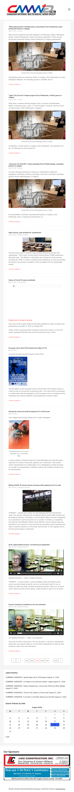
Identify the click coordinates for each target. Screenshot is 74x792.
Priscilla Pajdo (22, 282)
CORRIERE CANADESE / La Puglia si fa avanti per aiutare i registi (29, 682)
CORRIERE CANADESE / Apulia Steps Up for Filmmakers (26, 677)
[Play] (11, 573)
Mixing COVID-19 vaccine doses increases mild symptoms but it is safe (35, 485)
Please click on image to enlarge (20, 320)
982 (42, 660)
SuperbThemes (60, 789)
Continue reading (15, 84)
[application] (36, 562)
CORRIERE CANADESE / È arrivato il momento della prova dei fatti (30, 697)
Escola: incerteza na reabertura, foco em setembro (27, 604)
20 (37, 725)
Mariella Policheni (23, 235)
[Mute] (58, 573)
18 (19, 725)
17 (10, 725)
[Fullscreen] (61, 573)
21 (46, 725)
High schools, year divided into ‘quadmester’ (25, 233)
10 (10, 721)
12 (28, 721)
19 (28, 725)
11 (19, 721)
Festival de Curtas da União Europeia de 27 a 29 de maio (29, 411)
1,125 (55, 660)
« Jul (7, 736)
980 (32, 660)
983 (47, 660)
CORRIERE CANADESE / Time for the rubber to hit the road (27, 693)
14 (46, 721)
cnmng (20, 31)
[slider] (34, 573)
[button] (36, 562)
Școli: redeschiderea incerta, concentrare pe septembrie (29, 545)
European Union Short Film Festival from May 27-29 (28, 348)
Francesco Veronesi (24, 487)
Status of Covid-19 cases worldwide (22, 280)
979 (27, 660)
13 (37, 721)
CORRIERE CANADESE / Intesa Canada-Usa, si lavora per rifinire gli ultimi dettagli (35, 686)
